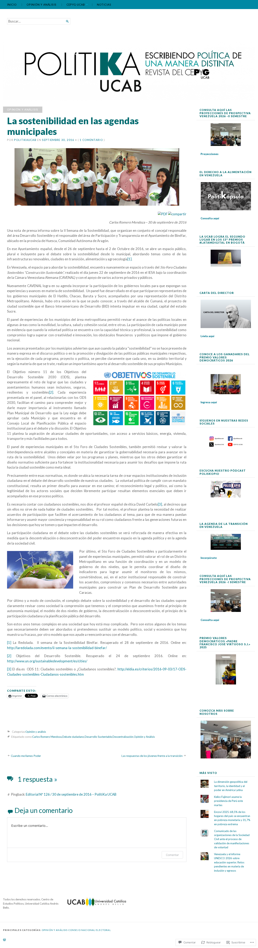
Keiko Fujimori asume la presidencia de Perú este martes (228, 801)
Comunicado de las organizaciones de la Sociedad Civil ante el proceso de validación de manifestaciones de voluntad (232, 839)
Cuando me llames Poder (26, 755)
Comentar (172, 855)
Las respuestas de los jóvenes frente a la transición (152, 755)
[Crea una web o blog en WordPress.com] (4, 940)
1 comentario (91, 140)
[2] (51, 392)
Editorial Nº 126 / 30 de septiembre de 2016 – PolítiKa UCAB (71, 794)
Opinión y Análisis (144, 736)
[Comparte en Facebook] (177, 214)
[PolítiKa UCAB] (129, 68)
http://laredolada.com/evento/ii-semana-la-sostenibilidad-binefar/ (57, 648)
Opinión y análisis (41, 4)
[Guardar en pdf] (162, 214)
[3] (160, 504)
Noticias (104, 4)
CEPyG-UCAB (76, 4)
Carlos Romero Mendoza (47, 736)
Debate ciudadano (73, 736)
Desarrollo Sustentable (98, 736)
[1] (129, 259)
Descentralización (122, 736)
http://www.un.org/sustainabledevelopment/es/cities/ (47, 661)
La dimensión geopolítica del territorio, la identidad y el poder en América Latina (230, 786)
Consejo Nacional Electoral (89, 930)
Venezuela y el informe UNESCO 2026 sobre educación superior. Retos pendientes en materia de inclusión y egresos (229, 862)
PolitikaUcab (25, 140)
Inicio (12, 4)
